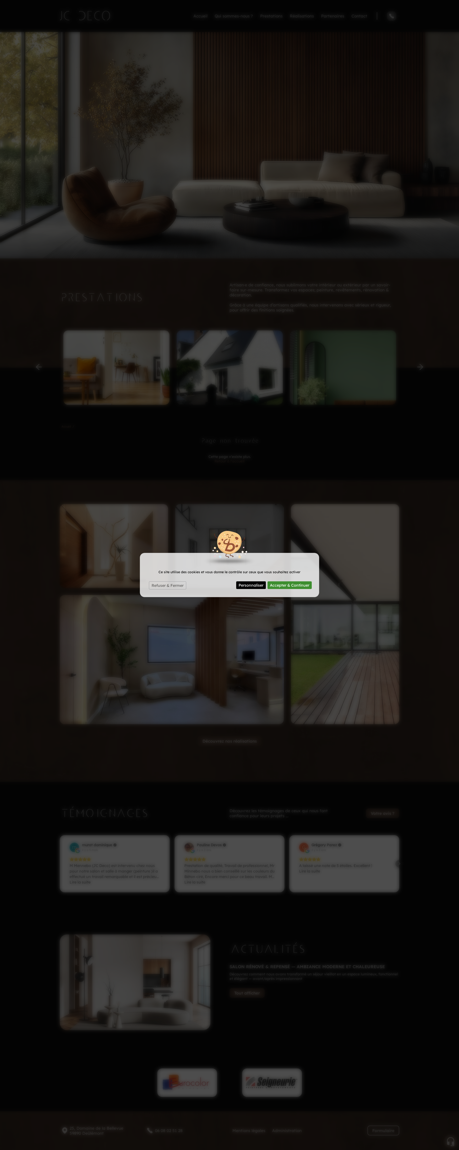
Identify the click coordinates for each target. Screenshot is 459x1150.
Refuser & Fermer (168, 585)
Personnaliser (251, 585)
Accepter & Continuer (289, 585)
